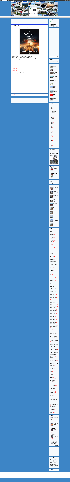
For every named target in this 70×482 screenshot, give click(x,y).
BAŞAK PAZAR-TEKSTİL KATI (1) (55, 69)
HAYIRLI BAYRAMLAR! (55, 83)
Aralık (52, 109)
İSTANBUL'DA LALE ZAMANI (54, 331)
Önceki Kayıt (45, 94)
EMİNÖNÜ (51, 267)
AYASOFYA (51, 253)
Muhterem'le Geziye (53, 24)
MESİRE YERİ (52, 368)
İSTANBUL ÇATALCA (53, 313)
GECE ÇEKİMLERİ (52, 277)
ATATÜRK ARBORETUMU (53, 251)
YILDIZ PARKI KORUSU (53, 408)
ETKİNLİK (51, 270)
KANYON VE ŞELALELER (53, 336)
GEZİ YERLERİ (52, 280)
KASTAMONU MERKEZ (53, 349)
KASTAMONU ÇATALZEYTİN (54, 340)
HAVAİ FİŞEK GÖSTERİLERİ (54, 286)
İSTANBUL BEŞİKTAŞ (53, 309)
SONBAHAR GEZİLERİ (53, 389)
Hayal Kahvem (53, 428)
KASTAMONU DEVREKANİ (54, 344)
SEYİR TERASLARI (52, 388)
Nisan (52, 122)
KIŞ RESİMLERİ (52, 356)
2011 (51, 140)
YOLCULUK (51, 412)
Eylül (52, 117)
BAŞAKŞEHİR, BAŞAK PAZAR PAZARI (55, 76)
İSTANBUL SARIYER (53, 322)
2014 (51, 136)
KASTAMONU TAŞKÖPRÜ (54, 352)
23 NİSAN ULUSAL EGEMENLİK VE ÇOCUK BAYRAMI (55, 95)
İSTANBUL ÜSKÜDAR (53, 325)
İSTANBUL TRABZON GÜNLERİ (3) (54, 99)
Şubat (52, 123)
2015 (51, 135)
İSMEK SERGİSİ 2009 (53, 291)
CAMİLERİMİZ (52, 256)
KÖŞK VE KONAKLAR (53, 360)
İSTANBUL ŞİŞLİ (52, 323)
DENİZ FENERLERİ (53, 261)
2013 (51, 137)
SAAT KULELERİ (52, 380)
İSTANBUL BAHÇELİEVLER (54, 302)
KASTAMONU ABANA (53, 337)
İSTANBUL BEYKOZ (53, 310)
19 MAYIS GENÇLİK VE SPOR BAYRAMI (55, 91)
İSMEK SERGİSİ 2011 (53, 294)
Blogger (34, 476)
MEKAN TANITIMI (52, 367)
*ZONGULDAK (52, 247)
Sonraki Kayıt (14, 94)
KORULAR (51, 357)
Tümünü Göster (56, 445)
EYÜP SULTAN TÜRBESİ (52, 151)
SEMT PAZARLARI (52, 385)
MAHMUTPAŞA (55, 207)
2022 (51, 126)
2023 (51, 108)
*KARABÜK (51, 238)
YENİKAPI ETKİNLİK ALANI (54, 404)
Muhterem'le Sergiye (54, 173)
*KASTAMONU (52, 240)
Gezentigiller (52, 440)
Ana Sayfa (29, 94)
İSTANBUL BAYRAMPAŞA (53, 307)
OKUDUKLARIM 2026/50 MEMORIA (56, 424)
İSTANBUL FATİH (52, 316)
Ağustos (52, 118)
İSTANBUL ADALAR (53, 297)
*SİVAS (51, 244)
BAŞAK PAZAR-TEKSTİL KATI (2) (55, 66)
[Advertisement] (26, 21)
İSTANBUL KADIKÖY (53, 319)
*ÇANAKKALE (52, 234)
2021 (51, 127)
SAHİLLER (51, 381)
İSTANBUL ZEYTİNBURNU (54, 326)
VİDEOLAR (51, 401)
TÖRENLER (51, 395)
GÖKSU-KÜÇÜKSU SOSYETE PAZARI (54, 80)
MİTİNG (51, 371)
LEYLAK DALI (53, 434)
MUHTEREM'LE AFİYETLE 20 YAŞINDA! (56, 169)
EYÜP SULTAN (52, 271)
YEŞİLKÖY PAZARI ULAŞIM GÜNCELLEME (55, 220)
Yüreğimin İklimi (53, 422)
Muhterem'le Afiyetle (54, 167)
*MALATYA (51, 241)
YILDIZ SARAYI (52, 409)
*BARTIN (51, 231)
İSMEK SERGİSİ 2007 (53, 288)
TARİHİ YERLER (52, 392)
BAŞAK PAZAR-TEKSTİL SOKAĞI (55, 73)
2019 (51, 130)
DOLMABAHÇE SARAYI (53, 264)
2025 (51, 106)
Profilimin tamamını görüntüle (54, 26)
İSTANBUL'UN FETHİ (53, 333)
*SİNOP (51, 243)
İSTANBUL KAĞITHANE (53, 320)
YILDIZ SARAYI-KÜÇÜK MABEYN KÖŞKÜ (55, 188)
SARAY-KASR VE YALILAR (54, 383)
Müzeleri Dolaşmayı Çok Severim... (56, 430)
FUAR (50, 274)
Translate (56, 62)
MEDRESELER (52, 365)
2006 (51, 146)
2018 (51, 131)
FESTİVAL (51, 273)
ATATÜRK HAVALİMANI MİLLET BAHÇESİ (54, 87)
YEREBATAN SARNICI (53, 406)
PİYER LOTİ (51, 377)
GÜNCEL (51, 283)
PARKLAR (51, 374)
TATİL (50, 394)
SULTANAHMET (52, 391)
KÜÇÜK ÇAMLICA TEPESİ (54, 363)
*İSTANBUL (51, 237)
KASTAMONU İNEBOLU (53, 346)
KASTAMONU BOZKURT (53, 339)
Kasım (52, 114)
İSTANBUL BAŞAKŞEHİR (53, 306)
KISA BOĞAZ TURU (53, 354)
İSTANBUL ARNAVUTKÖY (53, 298)
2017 (51, 132)
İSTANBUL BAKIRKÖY (53, 304)
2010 (51, 141)
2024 (51, 107)
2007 (51, 145)
